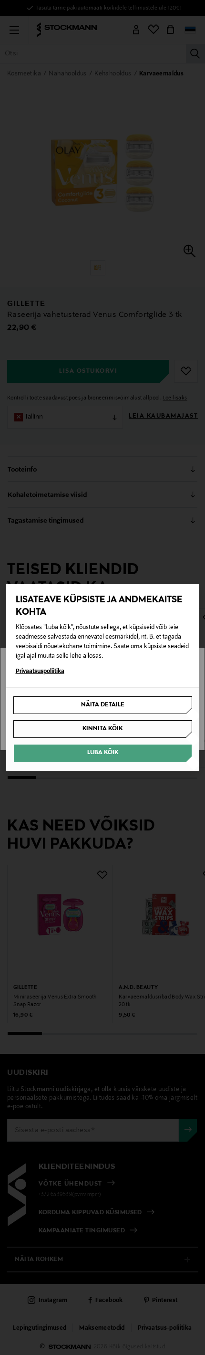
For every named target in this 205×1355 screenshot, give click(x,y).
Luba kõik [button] (102, 752)
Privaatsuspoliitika (40, 671)
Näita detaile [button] (102, 705)
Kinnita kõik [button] (102, 728)
